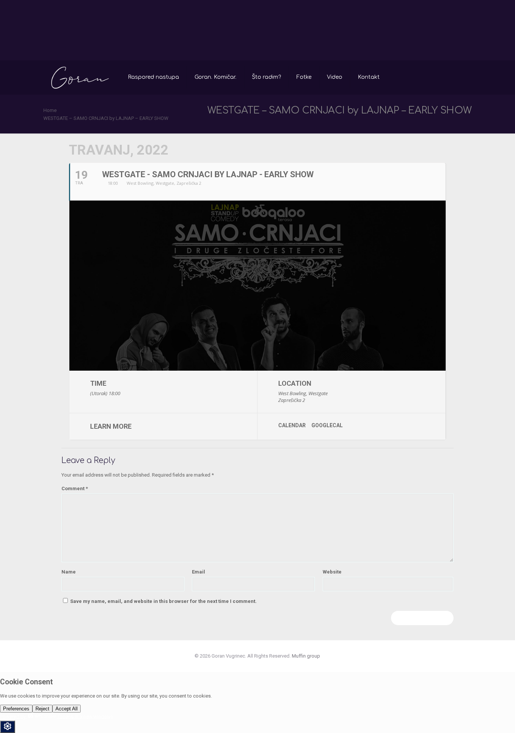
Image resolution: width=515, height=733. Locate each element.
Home (50, 110)
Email (198, 572)
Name (68, 572)
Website (332, 572)
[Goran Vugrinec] (80, 77)
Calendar (292, 425)
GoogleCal (327, 425)
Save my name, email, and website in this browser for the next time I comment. (163, 601)
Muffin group (306, 656)
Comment (74, 488)
